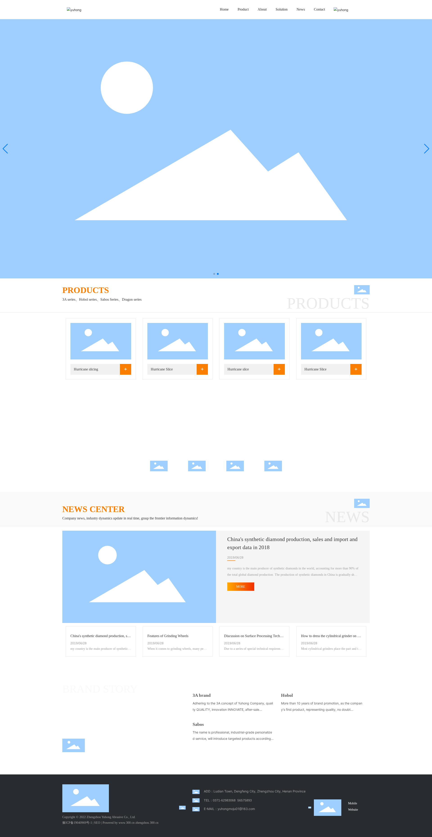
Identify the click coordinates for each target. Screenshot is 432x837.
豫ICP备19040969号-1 (77, 822)
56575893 (244, 800)
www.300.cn (127, 822)
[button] (214, 274)
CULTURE (158, 475)
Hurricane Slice (162, 369)
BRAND (196, 475)
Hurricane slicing (86, 369)
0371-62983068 (224, 800)
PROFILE (273, 475)
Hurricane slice (238, 369)
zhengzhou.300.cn (146, 822)
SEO (97, 822)
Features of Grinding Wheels (167, 636)
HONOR (235, 475)
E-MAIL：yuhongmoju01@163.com (229, 809)
